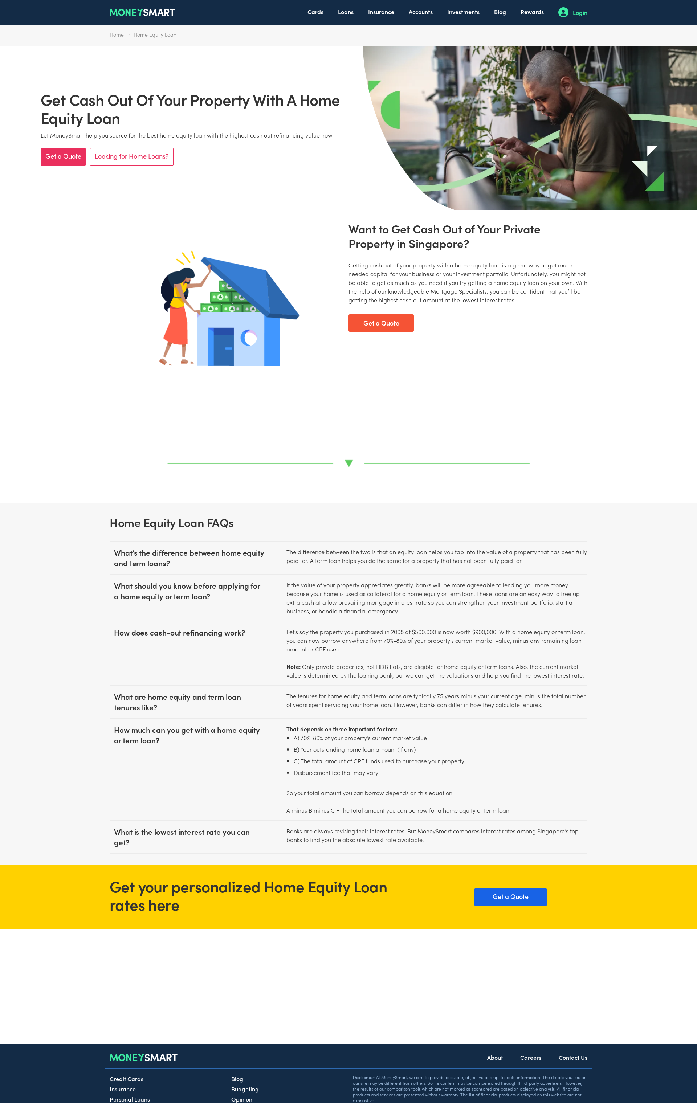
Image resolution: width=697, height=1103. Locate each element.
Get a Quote (63, 155)
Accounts (421, 12)
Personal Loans (130, 1099)
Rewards (532, 12)
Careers (530, 1057)
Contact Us (573, 1057)
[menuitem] (315, 12)
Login (580, 12)
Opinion (241, 1099)
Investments (463, 12)
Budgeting (245, 1089)
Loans (346, 12)
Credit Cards (126, 1079)
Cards (315, 12)
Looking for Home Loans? (132, 155)
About (495, 1057)
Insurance (381, 12)
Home (117, 34)
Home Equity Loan (155, 34)
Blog (500, 12)
